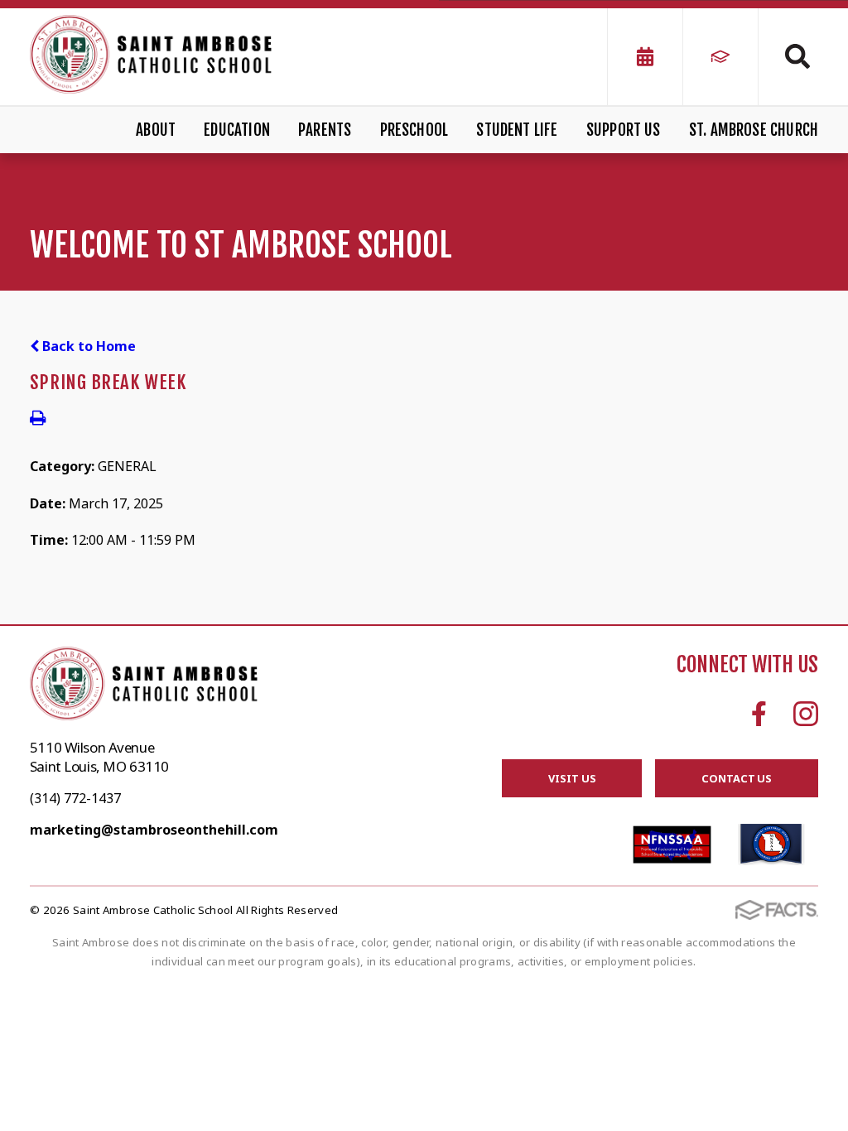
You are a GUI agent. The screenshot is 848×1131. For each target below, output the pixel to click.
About (156, 130)
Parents (324, 130)
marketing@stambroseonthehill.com (154, 830)
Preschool (414, 130)
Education (237, 130)
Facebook (758, 714)
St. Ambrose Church (753, 130)
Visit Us (571, 778)
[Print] (38, 419)
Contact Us (736, 778)
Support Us (623, 130)
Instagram (806, 714)
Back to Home (87, 346)
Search (788, 56)
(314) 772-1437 (75, 798)
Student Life (516, 130)
